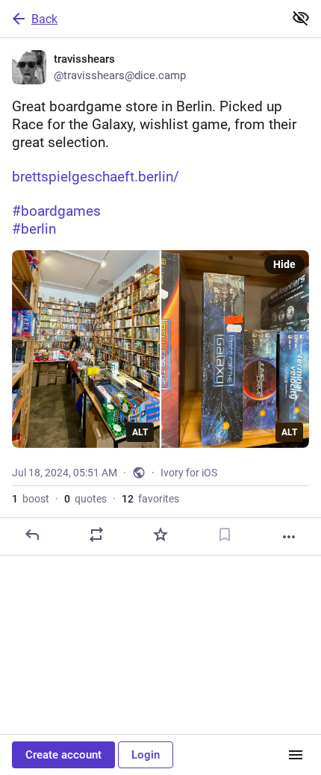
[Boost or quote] (96, 535)
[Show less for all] (301, 18)
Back (44, 19)
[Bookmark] (225, 535)
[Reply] (32, 535)
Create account (63, 755)
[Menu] (295, 755)
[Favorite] (160, 535)
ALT (140, 432)
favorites (150, 499)
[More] (289, 537)
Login (145, 755)
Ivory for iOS (188, 473)
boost (30, 499)
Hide (284, 264)
